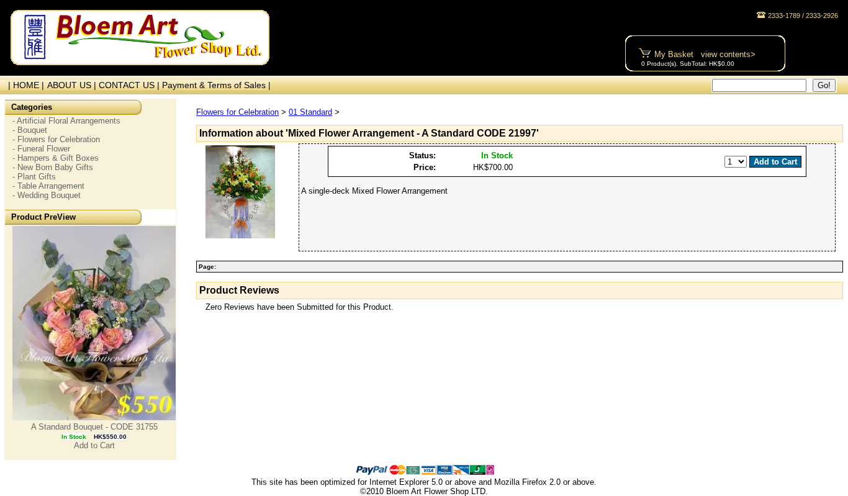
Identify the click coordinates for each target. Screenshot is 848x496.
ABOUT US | (73, 85)
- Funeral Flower (41, 148)
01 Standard (310, 112)
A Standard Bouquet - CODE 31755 (94, 426)
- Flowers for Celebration (56, 139)
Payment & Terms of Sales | (216, 85)
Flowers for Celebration (237, 112)
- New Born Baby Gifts (52, 167)
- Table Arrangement (48, 186)
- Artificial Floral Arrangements (66, 120)
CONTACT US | (130, 85)
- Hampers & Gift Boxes (55, 158)
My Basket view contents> (705, 54)
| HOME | (23, 85)
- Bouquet (29, 130)
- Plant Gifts (34, 176)
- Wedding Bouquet (46, 195)
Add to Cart (94, 445)
